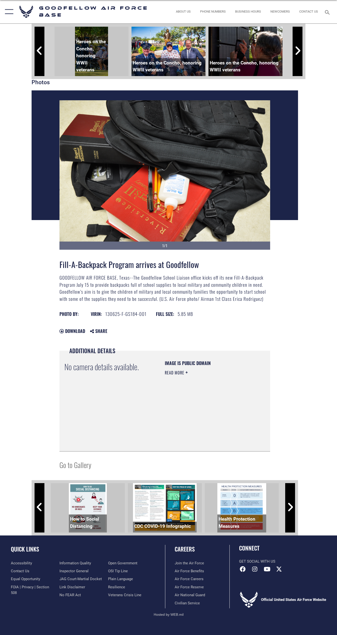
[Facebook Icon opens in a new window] (242, 569)
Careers (185, 549)
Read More (175, 373)
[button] (8, 11)
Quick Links (25, 549)
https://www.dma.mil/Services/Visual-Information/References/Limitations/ (195, 421)
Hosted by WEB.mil (169, 614)
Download (74, 331)
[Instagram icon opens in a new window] (255, 569)
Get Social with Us (257, 561)
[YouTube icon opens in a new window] (267, 569)
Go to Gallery (75, 464)
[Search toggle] (328, 11)
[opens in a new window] (279, 569)
